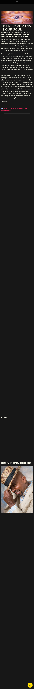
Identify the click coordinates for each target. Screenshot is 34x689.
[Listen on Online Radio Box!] (31, 556)
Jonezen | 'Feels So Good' (13, 372)
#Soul (10, 110)
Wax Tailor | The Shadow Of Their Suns (16, 259)
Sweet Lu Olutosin (12, 109)
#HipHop (4, 110)
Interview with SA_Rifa (16, 134)
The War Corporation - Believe (17, 319)
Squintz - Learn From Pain (15, 168)
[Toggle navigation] (17, 2)
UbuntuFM (21, 683)
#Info (22, 109)
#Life (26, 109)
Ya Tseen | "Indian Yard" (16, 212)
